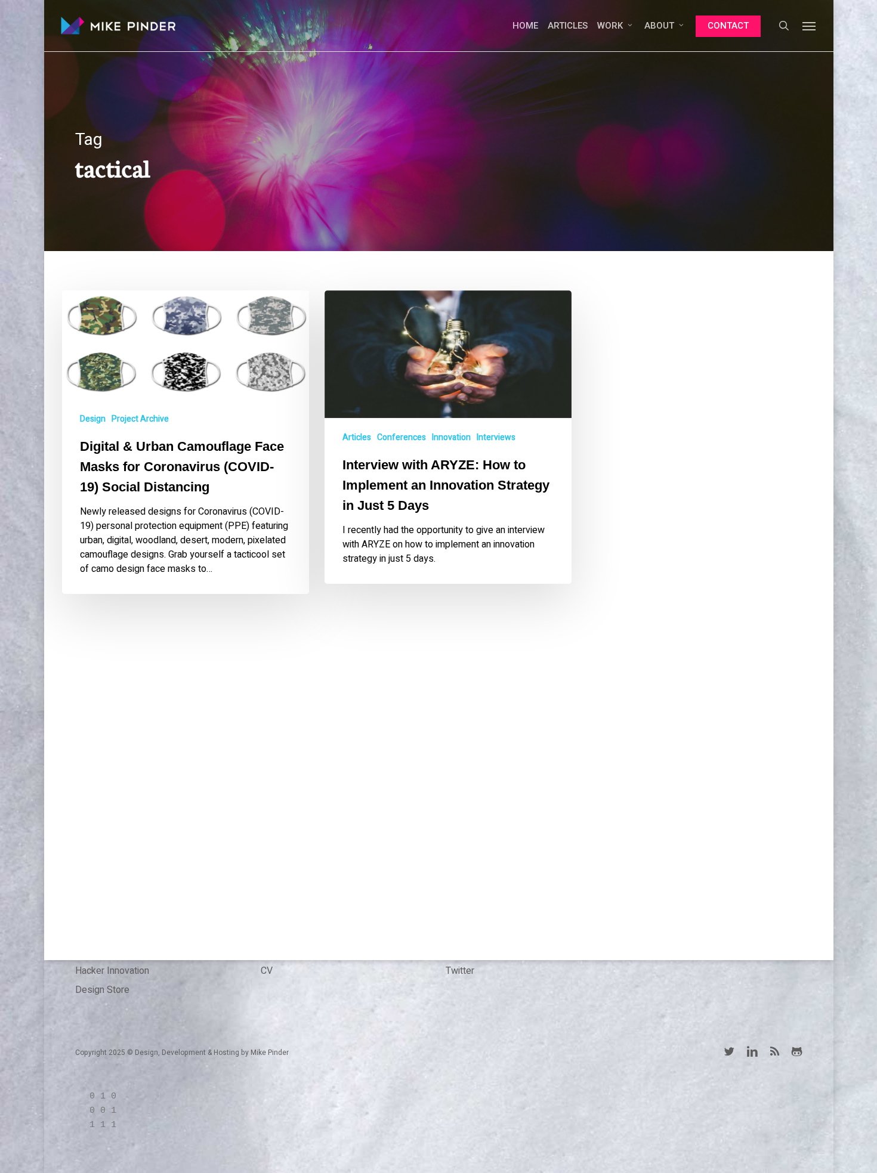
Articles (356, 437)
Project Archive (140, 419)
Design (93, 419)
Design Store (102, 990)
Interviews (496, 437)
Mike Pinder (270, 1052)
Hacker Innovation (112, 971)
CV (267, 971)
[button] (809, 26)
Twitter (460, 971)
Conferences (401, 437)
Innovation (451, 437)
